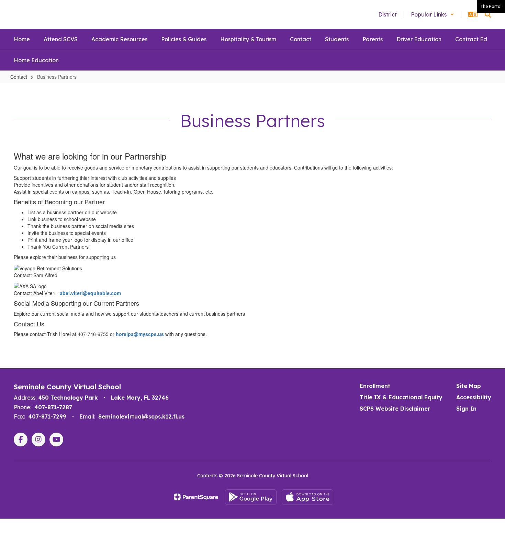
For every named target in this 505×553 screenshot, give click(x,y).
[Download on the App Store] (307, 497)
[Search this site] (487, 14)
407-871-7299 (47, 416)
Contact (18, 76)
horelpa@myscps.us (140, 333)
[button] (432, 14)
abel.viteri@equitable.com (90, 293)
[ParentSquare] (196, 497)
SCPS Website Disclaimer (395, 408)
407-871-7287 (53, 407)
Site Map (468, 385)
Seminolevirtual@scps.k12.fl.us (141, 416)
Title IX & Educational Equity (401, 397)
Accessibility (473, 397)
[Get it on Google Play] (251, 497)
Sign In (466, 408)
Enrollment (375, 385)
